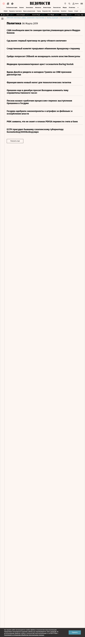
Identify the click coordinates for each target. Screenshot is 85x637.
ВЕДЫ (5, 11)
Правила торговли (15, 11)
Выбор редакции (52, 18)
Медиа (65, 7)
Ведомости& (46, 11)
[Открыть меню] (82, 3)
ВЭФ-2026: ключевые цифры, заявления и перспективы (26, 18)
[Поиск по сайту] (69, 4)
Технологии (57, 7)
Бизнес (21, 7)
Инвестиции (47, 7)
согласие (53, 631)
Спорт (76, 11)
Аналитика (55, 11)
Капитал (63, 11)
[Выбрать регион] (65, 4)
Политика (72, 7)
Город (39, 11)
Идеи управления (29, 11)
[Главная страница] (40, 3)
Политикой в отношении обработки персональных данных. (24, 635)
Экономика (29, 7)
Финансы (38, 7)
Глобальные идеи (11, 7)
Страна (70, 11)
